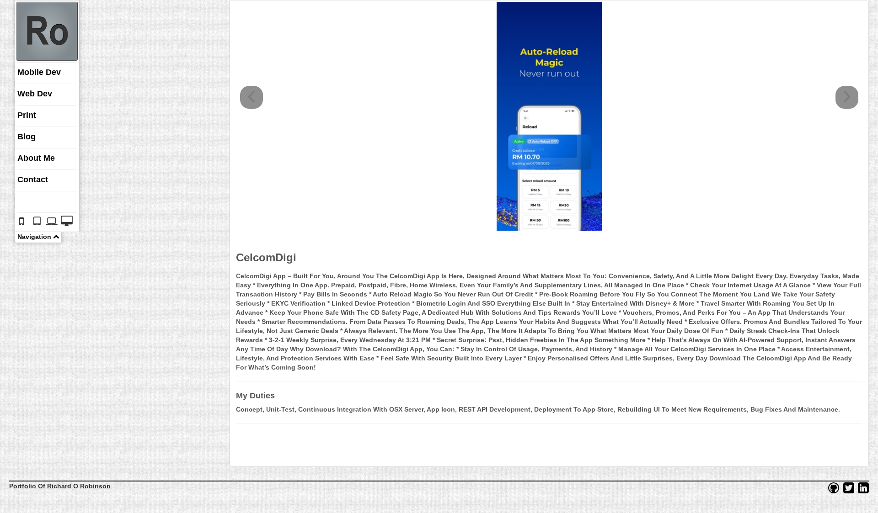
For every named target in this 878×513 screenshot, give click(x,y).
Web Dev (34, 93)
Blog (26, 136)
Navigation (35, 236)
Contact (32, 179)
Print (26, 115)
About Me (36, 158)
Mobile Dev (39, 72)
